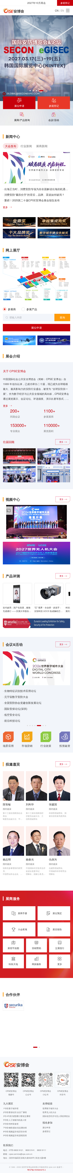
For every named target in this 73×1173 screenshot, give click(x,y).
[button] (30, 90)
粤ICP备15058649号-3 (36, 1170)
